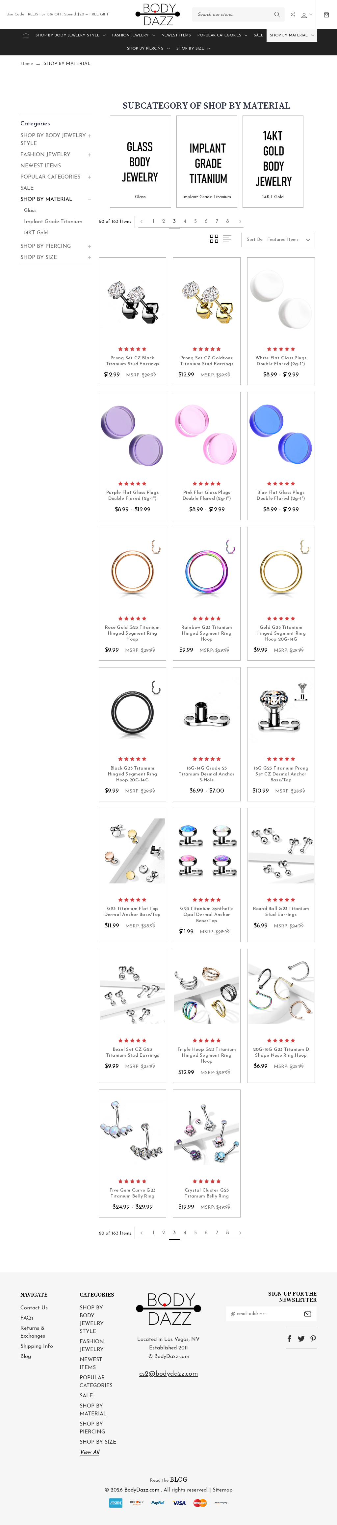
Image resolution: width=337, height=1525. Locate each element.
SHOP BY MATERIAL (289, 35)
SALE (258, 35)
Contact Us (34, 1308)
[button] (56, 123)
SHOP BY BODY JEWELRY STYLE (67, 35)
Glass (30, 210)
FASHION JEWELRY (130, 35)
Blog (25, 1356)
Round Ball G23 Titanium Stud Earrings (281, 911)
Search (277, 14)
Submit (308, 1314)
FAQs (27, 1318)
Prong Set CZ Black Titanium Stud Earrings (132, 361)
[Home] (26, 35)
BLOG (178, 1480)
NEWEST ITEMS (176, 35)
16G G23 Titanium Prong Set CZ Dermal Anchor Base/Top (281, 774)
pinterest (313, 1338)
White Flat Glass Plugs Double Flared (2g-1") (281, 361)
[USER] (306, 14)
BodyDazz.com (141, 1490)
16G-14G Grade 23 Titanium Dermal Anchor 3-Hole (207, 774)
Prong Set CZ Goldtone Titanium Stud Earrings (206, 361)
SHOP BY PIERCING (145, 49)
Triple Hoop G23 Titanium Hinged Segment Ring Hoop (206, 1055)
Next (238, 222)
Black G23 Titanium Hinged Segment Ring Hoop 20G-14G (132, 774)
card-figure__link (132, 300)
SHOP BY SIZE (190, 49)
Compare (292, 14)
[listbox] (290, 240)
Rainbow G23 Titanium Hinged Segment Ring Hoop (206, 633)
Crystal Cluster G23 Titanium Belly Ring (207, 1193)
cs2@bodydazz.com (168, 1374)
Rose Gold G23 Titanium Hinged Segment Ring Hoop (132, 633)
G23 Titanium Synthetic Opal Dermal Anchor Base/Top (206, 914)
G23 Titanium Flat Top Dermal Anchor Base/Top (132, 911)
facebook (289, 1338)
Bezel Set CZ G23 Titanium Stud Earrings (132, 1052)
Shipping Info (36, 1346)
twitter (301, 1338)
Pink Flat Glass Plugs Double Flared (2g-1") (207, 495)
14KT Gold (36, 233)
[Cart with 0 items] (326, 15)
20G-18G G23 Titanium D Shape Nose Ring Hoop (281, 1052)
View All (89, 1452)
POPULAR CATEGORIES (219, 35)
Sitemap (223, 1490)
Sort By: (255, 239)
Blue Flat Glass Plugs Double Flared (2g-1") (281, 495)
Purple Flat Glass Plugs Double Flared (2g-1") (132, 495)
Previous (143, 222)
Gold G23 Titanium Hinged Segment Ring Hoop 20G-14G (281, 633)
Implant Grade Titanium (53, 221)
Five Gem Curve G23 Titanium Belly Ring (133, 1193)
